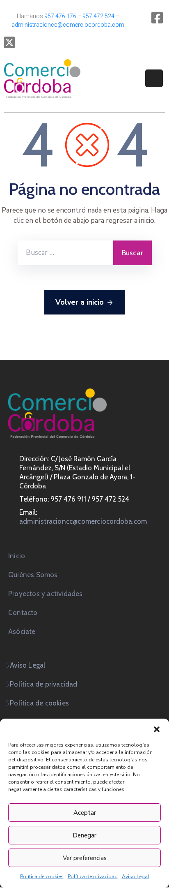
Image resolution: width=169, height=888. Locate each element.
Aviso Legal (135, 876)
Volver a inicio (79, 302)
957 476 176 (60, 16)
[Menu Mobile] (154, 78)
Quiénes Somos (33, 575)
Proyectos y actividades (45, 594)
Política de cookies (42, 876)
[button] (157, 729)
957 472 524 (98, 16)
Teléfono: (34, 499)
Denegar (84, 835)
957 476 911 (68, 499)
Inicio (16, 556)
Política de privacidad (93, 876)
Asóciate (22, 631)
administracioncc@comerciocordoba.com (67, 24)
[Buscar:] (65, 252)
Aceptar (84, 813)
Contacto (23, 612)
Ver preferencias (85, 858)
